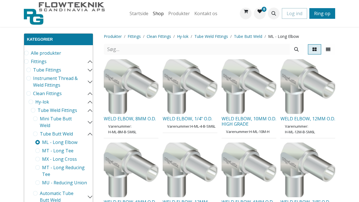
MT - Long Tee (57, 151)
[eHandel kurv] (246, 13)
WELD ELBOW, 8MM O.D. (130, 119)
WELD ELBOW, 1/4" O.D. (187, 119)
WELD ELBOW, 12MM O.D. (307, 119)
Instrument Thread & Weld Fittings (55, 81)
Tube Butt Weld (56, 134)
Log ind (294, 13)
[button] (274, 13)
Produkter (113, 36)
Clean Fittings (47, 93)
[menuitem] (139, 13)
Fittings (39, 61)
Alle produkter (46, 53)
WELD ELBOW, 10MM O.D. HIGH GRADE (249, 121)
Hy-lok (42, 102)
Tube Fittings (47, 70)
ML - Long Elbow (59, 142)
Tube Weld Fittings (57, 110)
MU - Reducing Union (64, 183)
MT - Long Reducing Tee (63, 170)
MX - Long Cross (59, 159)
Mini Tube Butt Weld (56, 122)
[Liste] (328, 49)
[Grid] (314, 49)
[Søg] (296, 49)
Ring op (322, 13)
